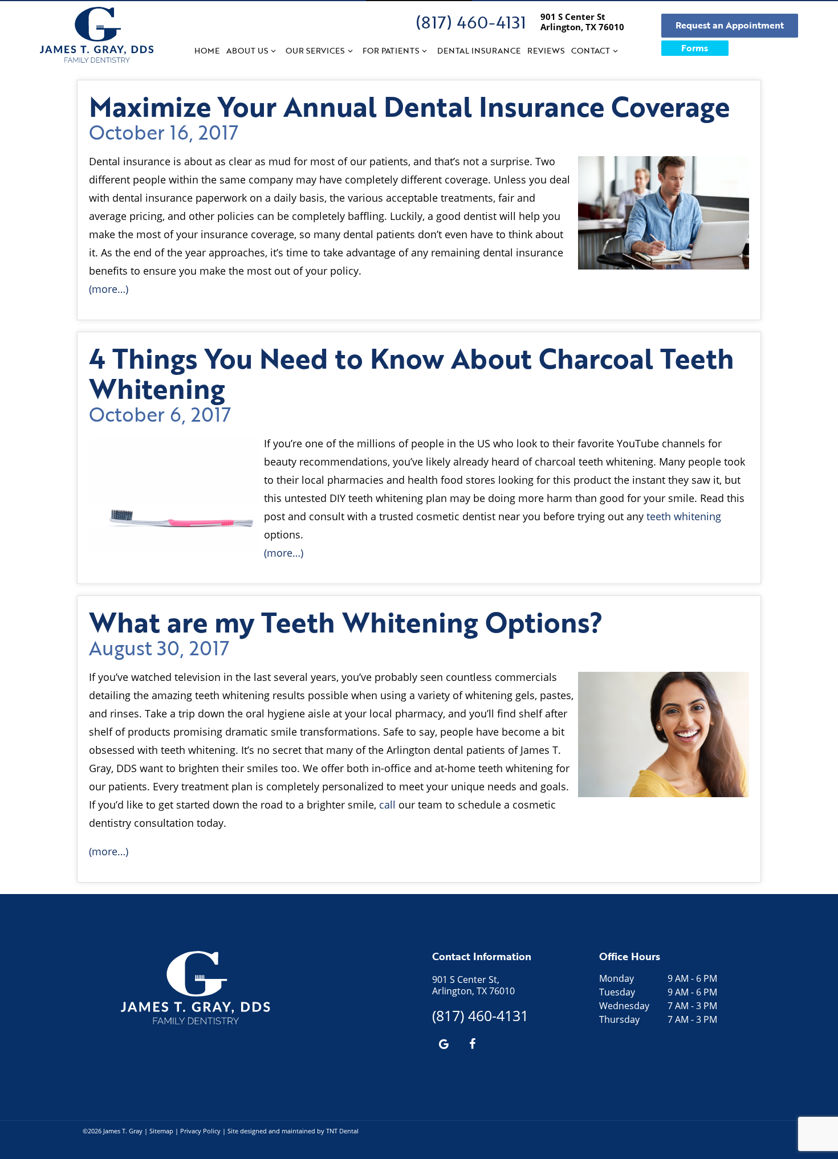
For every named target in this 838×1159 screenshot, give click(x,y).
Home (206, 50)
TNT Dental (342, 1131)
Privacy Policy (200, 1131)
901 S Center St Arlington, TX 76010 (582, 21)
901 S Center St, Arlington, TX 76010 (473, 985)
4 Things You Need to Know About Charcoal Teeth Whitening (411, 373)
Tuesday (617, 992)
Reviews (545, 50)
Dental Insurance (478, 50)
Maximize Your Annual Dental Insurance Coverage (409, 106)
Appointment (730, 25)
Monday (616, 978)
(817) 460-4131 (471, 22)
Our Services (315, 50)
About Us (247, 50)
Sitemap (161, 1131)
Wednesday (624, 1005)
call (387, 804)
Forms (694, 48)
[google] (443, 1043)
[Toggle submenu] (273, 51)
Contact (590, 50)
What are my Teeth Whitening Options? (346, 622)
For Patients (391, 50)
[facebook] (472, 1043)
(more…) (108, 289)
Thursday (619, 1019)
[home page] (97, 35)
